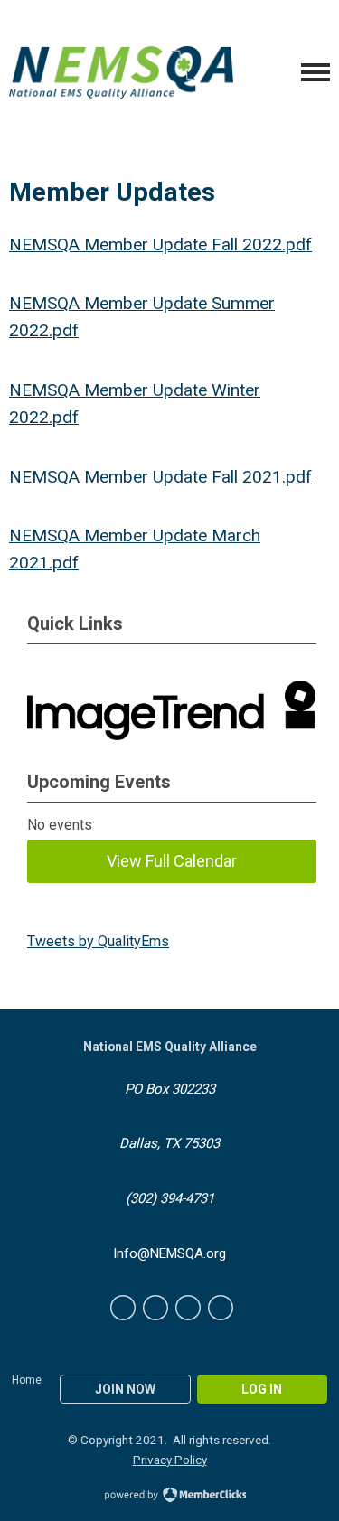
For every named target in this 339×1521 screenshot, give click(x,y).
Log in (261, 1389)
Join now (125, 1389)
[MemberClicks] (121, 72)
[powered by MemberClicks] (170, 1496)
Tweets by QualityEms (98, 941)
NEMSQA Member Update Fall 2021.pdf (160, 476)
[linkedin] (188, 1307)
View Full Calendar (172, 860)
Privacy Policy (170, 1459)
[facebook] (123, 1307)
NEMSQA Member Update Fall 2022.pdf (160, 244)
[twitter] (155, 1307)
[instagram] (220, 1307)
